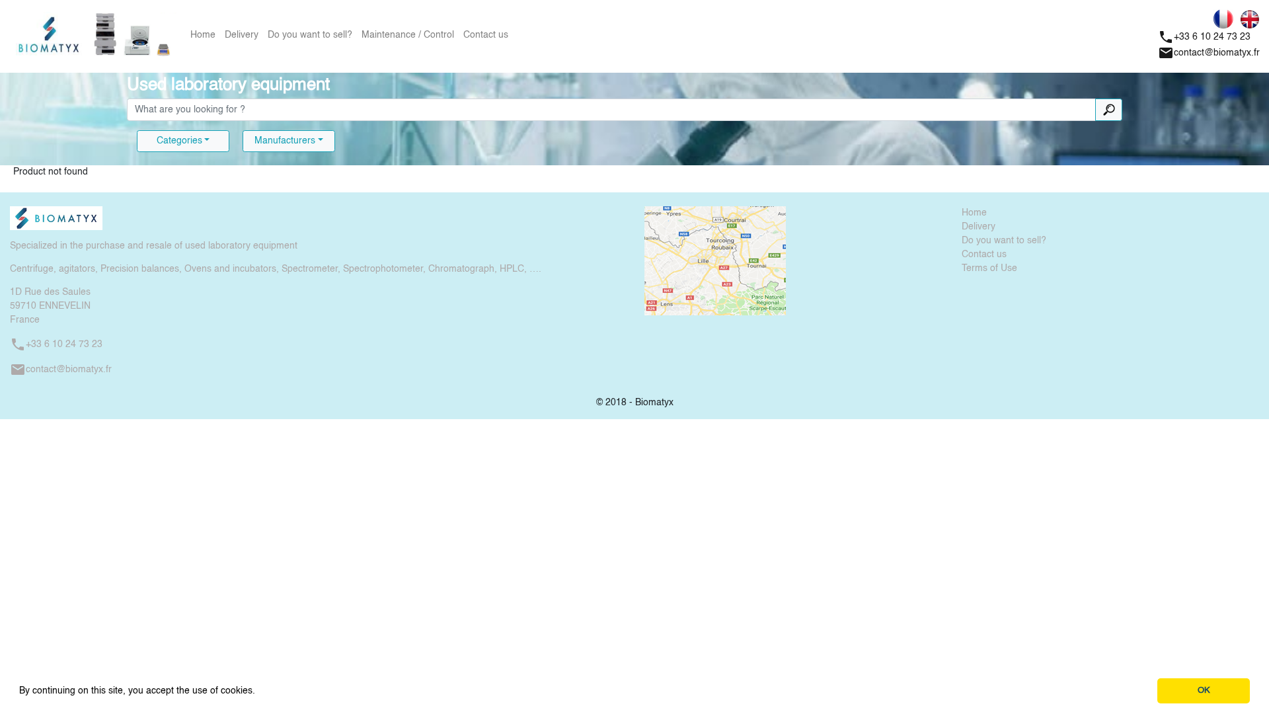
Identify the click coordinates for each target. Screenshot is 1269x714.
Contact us (485, 35)
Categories (179, 140)
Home (202, 35)
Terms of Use (989, 268)
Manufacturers (284, 140)
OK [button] (1204, 690)
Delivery (241, 35)
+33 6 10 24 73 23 (1204, 37)
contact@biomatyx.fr (1209, 53)
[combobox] (611, 110)
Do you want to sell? (310, 35)
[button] (260, 692)
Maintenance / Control (408, 35)
